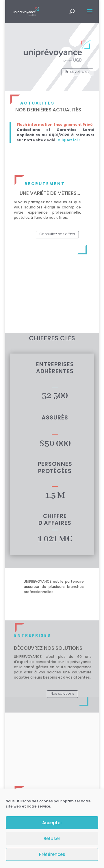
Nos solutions (62, 693)
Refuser (52, 838)
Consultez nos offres (57, 233)
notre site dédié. (40, 140)
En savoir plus (77, 71)
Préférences (52, 854)
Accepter (52, 823)
